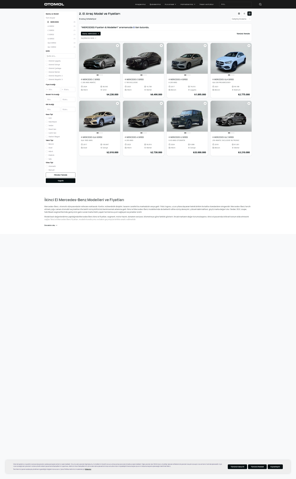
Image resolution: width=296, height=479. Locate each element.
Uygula (60, 180)
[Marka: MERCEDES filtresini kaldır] (98, 33)
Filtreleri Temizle (60, 175)
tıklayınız (88, 469)
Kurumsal (169, 4)
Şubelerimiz (155, 4)
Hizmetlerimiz (186, 4)
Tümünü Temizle (243, 34)
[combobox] (239, 4)
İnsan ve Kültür (207, 4)
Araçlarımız (140, 4)
